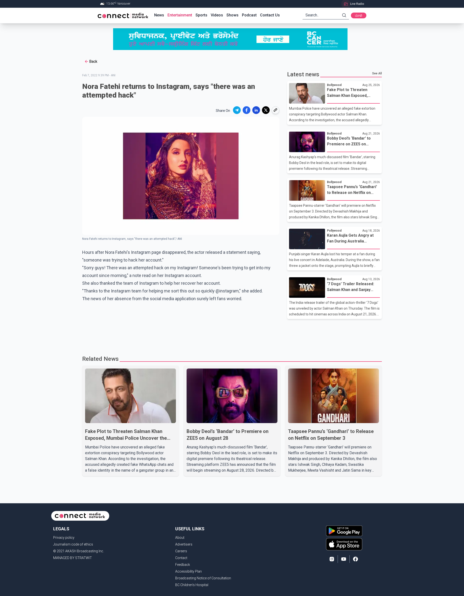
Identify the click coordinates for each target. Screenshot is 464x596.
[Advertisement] (230, 335)
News (159, 15)
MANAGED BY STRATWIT (72, 558)
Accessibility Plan (188, 571)
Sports (201, 15)
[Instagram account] (332, 559)
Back (93, 61)
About (179, 537)
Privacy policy (63, 537)
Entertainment (179, 15)
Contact (181, 558)
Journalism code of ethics (73, 544)
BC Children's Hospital (191, 585)
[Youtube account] (344, 559)
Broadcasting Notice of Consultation (203, 578)
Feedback (182, 565)
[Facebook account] (355, 559)
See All (377, 73)
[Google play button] (344, 530)
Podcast (249, 15)
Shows (232, 15)
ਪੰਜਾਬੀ (358, 16)
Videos (217, 15)
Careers (181, 551)
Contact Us (270, 15)
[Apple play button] (344, 544)
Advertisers (183, 544)
